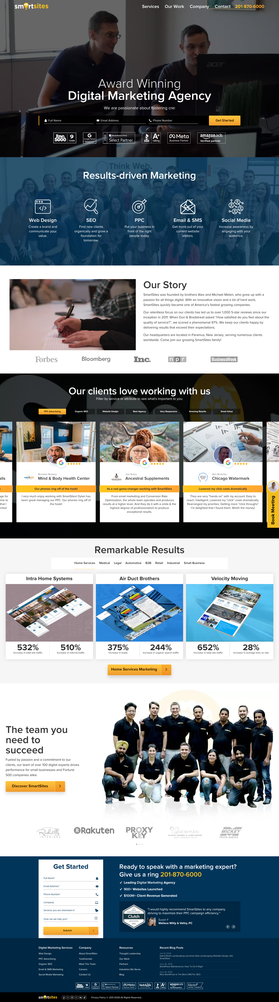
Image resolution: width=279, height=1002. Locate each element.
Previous (228, 927)
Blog (121, 974)
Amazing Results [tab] (197, 411)
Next (234, 927)
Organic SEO (45, 964)
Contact (223, 6)
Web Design (43, 220)
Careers (83, 969)
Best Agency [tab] (139, 411)
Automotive (133, 563)
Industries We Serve (129, 969)
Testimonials (85, 959)
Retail (159, 563)
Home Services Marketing (134, 670)
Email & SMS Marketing (51, 969)
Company (199, 6)
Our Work (174, 6)
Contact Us (85, 974)
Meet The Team (87, 964)
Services (150, 6)
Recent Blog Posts (171, 948)
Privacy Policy (98, 997)
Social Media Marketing (51, 974)
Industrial (173, 563)
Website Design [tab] (111, 411)
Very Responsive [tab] (168, 411)
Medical (104, 563)
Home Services (84, 563)
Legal (118, 563)
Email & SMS (188, 220)
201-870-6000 (249, 6)
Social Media (236, 220)
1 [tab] (136, 844)
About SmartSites (88, 953)
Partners (123, 964)
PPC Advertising (47, 959)
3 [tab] (142, 844)
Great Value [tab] (227, 411)
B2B (148, 563)
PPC (139, 220)
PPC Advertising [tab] (52, 411)
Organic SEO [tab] (81, 411)
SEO (91, 220)
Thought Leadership (130, 953)
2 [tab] (139, 844)
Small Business (194, 563)
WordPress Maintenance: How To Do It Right (181, 966)
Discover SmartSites (30, 786)
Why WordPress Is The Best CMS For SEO (180, 974)
